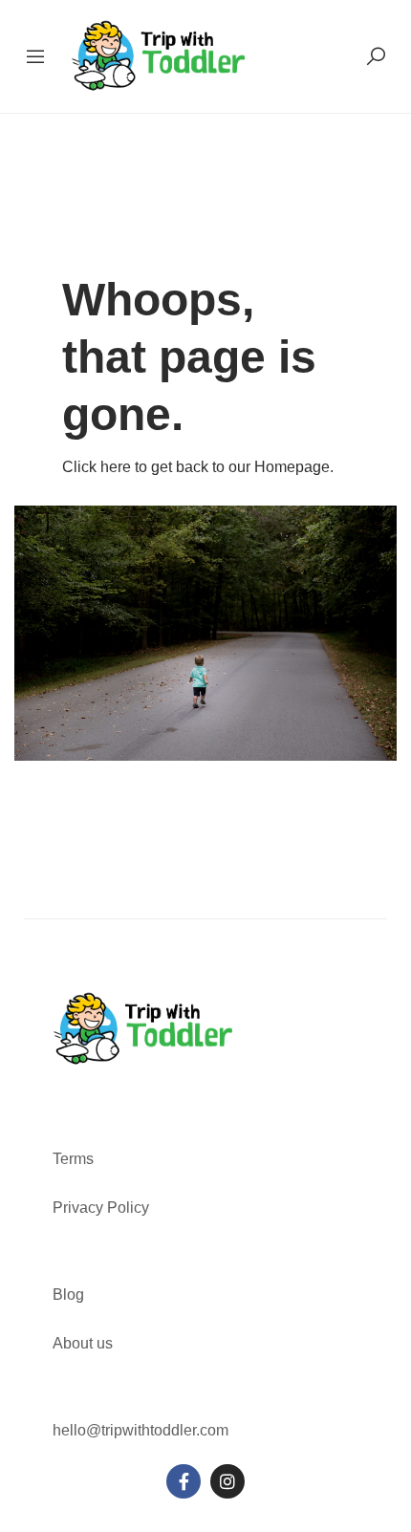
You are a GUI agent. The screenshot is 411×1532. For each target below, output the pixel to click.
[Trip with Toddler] (159, 55)
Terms (75, 1159)
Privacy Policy (101, 1207)
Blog (68, 1294)
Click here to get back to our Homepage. (198, 467)
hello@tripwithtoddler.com (140, 1430)
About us (83, 1343)
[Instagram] (227, 1481)
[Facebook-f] (183, 1481)
